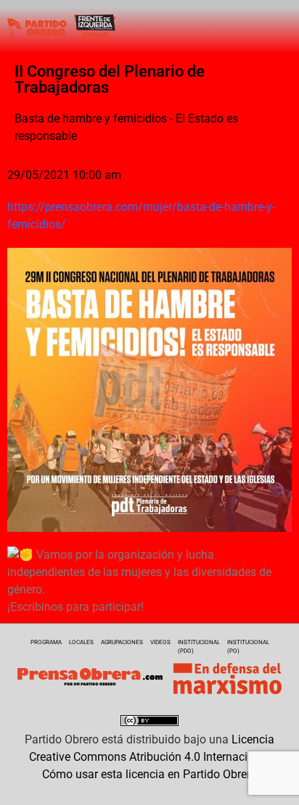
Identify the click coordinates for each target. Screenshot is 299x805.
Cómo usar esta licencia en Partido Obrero (149, 774)
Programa (46, 642)
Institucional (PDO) (199, 646)
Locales (81, 642)
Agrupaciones (122, 642)
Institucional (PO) (248, 646)
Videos (160, 642)
